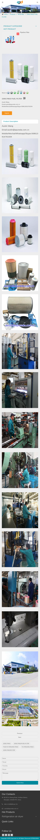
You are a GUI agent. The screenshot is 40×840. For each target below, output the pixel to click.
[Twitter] (9, 835)
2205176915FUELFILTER (21, 743)
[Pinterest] (12, 835)
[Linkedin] (6, 835)
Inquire (7, 113)
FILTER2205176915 (28, 747)
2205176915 (7, 743)
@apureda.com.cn (12, 808)
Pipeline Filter (24, 32)
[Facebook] (3, 835)
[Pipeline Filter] (10, 40)
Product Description (10, 121)
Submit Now (20, 782)
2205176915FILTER (9, 750)
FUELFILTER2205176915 (10, 747)
